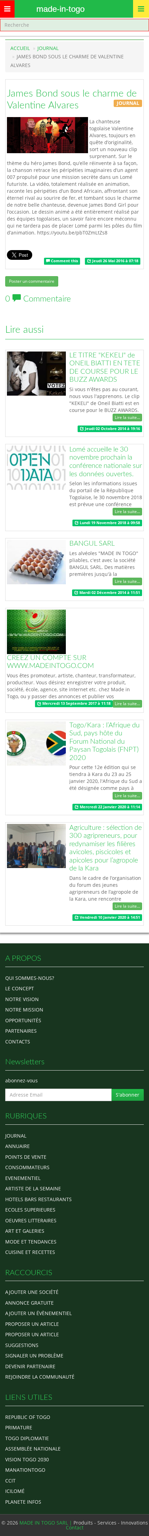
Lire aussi (24, 330)
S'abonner (127, 1094)
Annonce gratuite (29, 1302)
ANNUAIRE (17, 1146)
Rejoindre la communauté (39, 1376)
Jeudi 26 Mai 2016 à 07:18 (114, 260)
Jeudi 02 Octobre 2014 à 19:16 (112, 428)
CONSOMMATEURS (27, 1167)
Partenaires (21, 1030)
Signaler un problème (34, 1355)
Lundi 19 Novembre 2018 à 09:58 (109, 522)
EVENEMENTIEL (23, 1178)
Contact (75, 1527)
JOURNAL (48, 48)
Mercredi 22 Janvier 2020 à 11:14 (109, 806)
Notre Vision (22, 999)
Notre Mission (24, 1009)
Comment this (64, 260)
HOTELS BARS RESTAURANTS (38, 1199)
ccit (10, 1480)
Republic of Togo (27, 1417)
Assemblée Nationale (33, 1448)
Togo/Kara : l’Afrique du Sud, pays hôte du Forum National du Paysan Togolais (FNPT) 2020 (104, 741)
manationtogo (25, 1470)
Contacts (17, 1041)
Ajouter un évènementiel (38, 1313)
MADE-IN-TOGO (60, 9)
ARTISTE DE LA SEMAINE (33, 1188)
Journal (15, 1135)
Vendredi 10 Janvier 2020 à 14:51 (109, 917)
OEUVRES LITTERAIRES (30, 1220)
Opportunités (23, 1020)
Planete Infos (23, 1501)
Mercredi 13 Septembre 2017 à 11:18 (76, 703)
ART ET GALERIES (24, 1231)
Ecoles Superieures (30, 1209)
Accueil (20, 48)
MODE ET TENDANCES (30, 1241)
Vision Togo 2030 (27, 1459)
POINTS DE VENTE (25, 1157)
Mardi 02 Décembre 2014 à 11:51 (109, 592)
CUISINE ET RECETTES (30, 1252)
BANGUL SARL (92, 543)
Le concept (19, 988)
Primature (18, 1427)
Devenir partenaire (30, 1366)
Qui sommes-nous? (29, 978)
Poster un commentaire (31, 281)
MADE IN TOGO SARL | (46, 1522)
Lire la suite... (127, 417)
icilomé (15, 1491)
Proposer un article (32, 1324)
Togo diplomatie (27, 1438)
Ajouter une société (32, 1292)
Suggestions (21, 1345)
